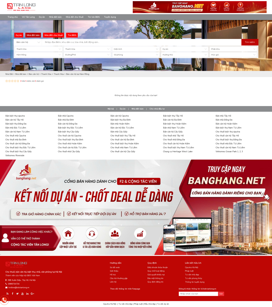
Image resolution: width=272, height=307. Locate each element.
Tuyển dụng (110, 17)
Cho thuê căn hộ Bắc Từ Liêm (72, 147)
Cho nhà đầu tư (157, 108)
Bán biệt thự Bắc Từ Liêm (70, 127)
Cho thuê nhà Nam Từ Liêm (123, 147)
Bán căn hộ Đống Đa (67, 123)
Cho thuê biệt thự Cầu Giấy (18, 151)
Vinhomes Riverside (14, 155)
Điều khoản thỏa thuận (157, 267)
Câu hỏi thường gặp (119, 278)
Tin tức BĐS (94, 17)
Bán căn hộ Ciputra (119, 115)
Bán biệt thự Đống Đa (15, 123)
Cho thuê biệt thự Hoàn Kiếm (124, 143)
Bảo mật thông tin (155, 278)
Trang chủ (13, 17)
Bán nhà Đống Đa (224, 119)
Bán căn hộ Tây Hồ (14, 119)
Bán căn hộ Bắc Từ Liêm (122, 127)
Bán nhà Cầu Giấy (118, 131)
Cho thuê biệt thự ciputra (228, 131)
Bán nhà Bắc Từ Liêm (15, 127)
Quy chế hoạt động (155, 271)
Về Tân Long (28, 17)
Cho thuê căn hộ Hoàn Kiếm (176, 143)
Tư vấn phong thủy (193, 278)
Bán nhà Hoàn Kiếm (119, 123)
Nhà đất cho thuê (74, 17)
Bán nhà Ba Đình (66, 119)
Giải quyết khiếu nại (156, 274)
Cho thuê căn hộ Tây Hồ (227, 135)
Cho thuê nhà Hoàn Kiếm (70, 143)
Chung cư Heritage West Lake (178, 151)
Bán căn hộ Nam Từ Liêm (17, 131)
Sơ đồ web (115, 267)
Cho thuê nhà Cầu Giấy (69, 151)
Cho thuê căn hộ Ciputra (69, 135)
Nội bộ (111, 108)
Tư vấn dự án (163, 304)
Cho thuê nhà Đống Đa (174, 139)
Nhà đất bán (55, 17)
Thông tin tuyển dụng (194, 282)
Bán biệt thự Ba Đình (120, 119)
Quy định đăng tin (155, 282)
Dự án (42, 17)
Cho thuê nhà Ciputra (15, 135)
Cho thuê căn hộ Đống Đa (17, 143)
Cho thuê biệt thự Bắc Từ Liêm (20, 147)
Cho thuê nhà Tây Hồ (173, 135)
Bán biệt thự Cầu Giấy (68, 131)
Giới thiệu (114, 271)
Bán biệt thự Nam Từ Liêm (228, 127)
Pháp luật (189, 271)
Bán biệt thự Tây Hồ (173, 115)
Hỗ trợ (113, 274)
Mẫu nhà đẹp (150, 304)
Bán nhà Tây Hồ (223, 115)
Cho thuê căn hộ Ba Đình (122, 139)
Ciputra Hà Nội (191, 267)
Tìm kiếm (250, 42)
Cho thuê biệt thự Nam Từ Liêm (178, 147)
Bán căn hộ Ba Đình (172, 119)
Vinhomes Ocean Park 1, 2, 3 (229, 151)
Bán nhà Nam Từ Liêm (174, 127)
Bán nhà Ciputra (65, 115)
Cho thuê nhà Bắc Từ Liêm (228, 143)
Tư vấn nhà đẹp (192, 274)
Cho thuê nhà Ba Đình (15, 139)
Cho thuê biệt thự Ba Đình (70, 139)
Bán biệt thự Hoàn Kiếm (174, 123)
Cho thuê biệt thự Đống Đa (229, 139)
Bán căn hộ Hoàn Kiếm (226, 123)
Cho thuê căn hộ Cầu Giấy (122, 151)
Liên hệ (113, 282)
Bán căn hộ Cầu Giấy (173, 131)
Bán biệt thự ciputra (15, 115)
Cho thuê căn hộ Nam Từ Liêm (230, 147)
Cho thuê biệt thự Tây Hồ (122, 135)
